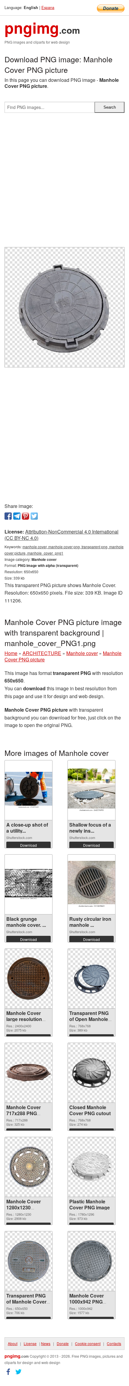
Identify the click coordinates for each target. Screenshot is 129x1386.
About (12, 1343)
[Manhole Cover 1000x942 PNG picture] (91, 1261)
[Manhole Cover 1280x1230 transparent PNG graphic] (28, 1167)
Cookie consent (87, 1343)
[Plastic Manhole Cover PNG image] (91, 1167)
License (30, 1343)
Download (28, 845)
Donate (63, 1343)
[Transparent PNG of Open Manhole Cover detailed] (91, 978)
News (45, 1343)
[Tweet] (34, 516)
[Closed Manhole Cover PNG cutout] (91, 1072)
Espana (47, 7)
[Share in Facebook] (8, 516)
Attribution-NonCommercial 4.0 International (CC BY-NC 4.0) (61, 534)
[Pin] (25, 516)
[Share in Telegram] (16, 516)
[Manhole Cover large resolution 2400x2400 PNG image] (28, 978)
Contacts (114, 1343)
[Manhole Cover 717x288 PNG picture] (28, 1072)
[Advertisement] (64, 182)
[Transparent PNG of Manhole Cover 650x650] (28, 1261)
